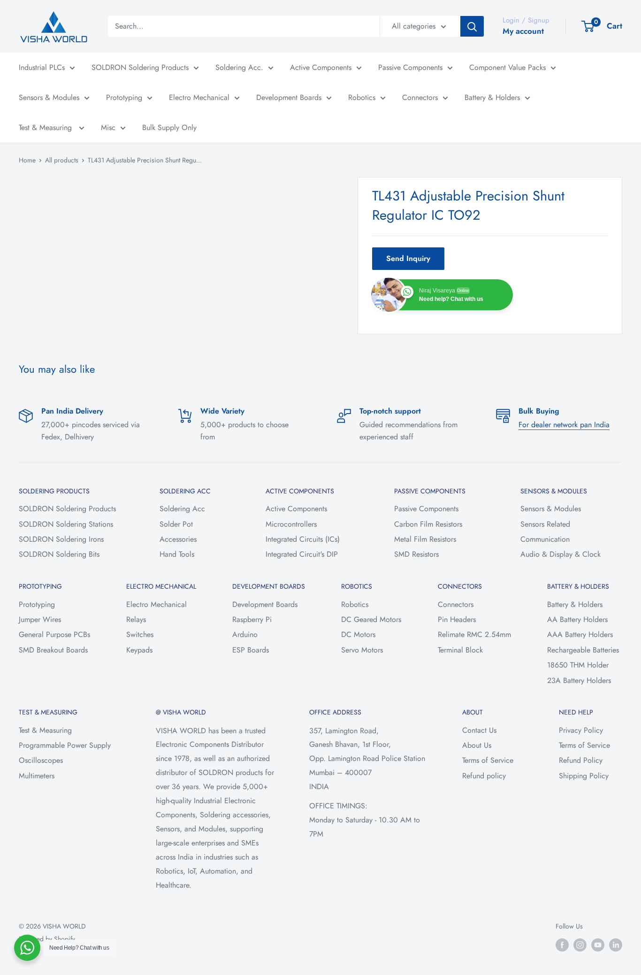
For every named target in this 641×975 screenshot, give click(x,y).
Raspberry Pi (252, 619)
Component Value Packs (507, 67)
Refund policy (484, 775)
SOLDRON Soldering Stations (66, 524)
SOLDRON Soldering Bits (59, 554)
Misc (108, 127)
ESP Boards (250, 650)
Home (27, 160)
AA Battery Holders (577, 619)
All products (61, 160)
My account (523, 31)
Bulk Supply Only (169, 127)
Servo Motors (362, 650)
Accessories (178, 539)
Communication (545, 539)
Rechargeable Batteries (583, 650)
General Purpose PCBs (54, 634)
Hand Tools (177, 554)
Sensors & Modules (49, 97)
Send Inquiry (408, 258)
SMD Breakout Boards (53, 650)
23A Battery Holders (579, 680)
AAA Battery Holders (580, 634)
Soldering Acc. (239, 67)
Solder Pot (176, 524)
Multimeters (36, 775)
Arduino (245, 634)
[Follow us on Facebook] (562, 945)
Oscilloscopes (41, 760)
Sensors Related (545, 524)
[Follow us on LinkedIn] (615, 945)
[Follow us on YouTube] (597, 945)
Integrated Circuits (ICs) (303, 539)
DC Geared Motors (371, 619)
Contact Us (479, 730)
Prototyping (124, 97)
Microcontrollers (291, 524)
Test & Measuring (46, 127)
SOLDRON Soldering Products (140, 67)
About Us (476, 745)
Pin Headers (457, 619)
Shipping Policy (584, 775)
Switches (139, 634)
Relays (136, 619)
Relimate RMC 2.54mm (474, 634)
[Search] (472, 26)
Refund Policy (581, 760)
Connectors (420, 97)
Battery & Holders (492, 97)
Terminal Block (460, 650)
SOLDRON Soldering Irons (61, 539)
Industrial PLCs (42, 67)
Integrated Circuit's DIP (302, 554)
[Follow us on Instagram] (580, 945)
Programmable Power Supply (65, 745)
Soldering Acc (182, 508)
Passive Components (410, 67)
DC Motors (358, 634)
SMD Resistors (416, 554)
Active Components (320, 67)
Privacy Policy (581, 730)
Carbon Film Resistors (428, 524)
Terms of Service (487, 760)
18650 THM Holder (578, 665)
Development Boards (288, 97)
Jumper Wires (40, 619)
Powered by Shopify (47, 939)
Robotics (361, 97)
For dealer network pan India (564, 424)
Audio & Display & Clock (560, 554)
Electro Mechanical (199, 97)
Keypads (139, 650)
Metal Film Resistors (425, 539)
